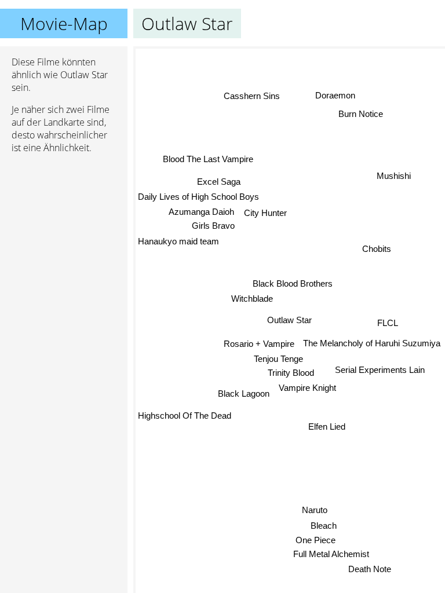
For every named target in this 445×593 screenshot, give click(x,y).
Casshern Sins (252, 95)
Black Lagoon (243, 393)
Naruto (314, 510)
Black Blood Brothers (293, 283)
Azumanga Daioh (201, 212)
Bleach (324, 525)
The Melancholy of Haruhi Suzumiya (371, 343)
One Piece (315, 540)
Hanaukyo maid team (178, 241)
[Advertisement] (64, 224)
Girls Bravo (213, 226)
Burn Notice (360, 114)
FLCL (387, 323)
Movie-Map (64, 23)
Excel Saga (218, 181)
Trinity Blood (291, 373)
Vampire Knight (307, 388)
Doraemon (335, 95)
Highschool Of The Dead (184, 416)
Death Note (369, 569)
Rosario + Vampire (259, 344)
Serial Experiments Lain (380, 370)
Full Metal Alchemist (331, 554)
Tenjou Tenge (278, 359)
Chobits (376, 249)
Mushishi (394, 176)
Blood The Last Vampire (208, 159)
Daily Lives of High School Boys (198, 197)
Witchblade (252, 299)
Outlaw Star (289, 320)
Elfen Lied (326, 426)
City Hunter (265, 213)
